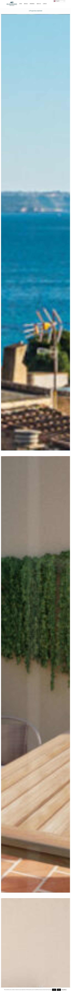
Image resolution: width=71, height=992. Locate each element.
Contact (45, 3)
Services (26, 3)
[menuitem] (20, 3)
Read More (64, 989)
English (57, 1)
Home (20, 3)
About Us (39, 3)
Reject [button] (59, 989)
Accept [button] (54, 989)
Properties (32, 3)
